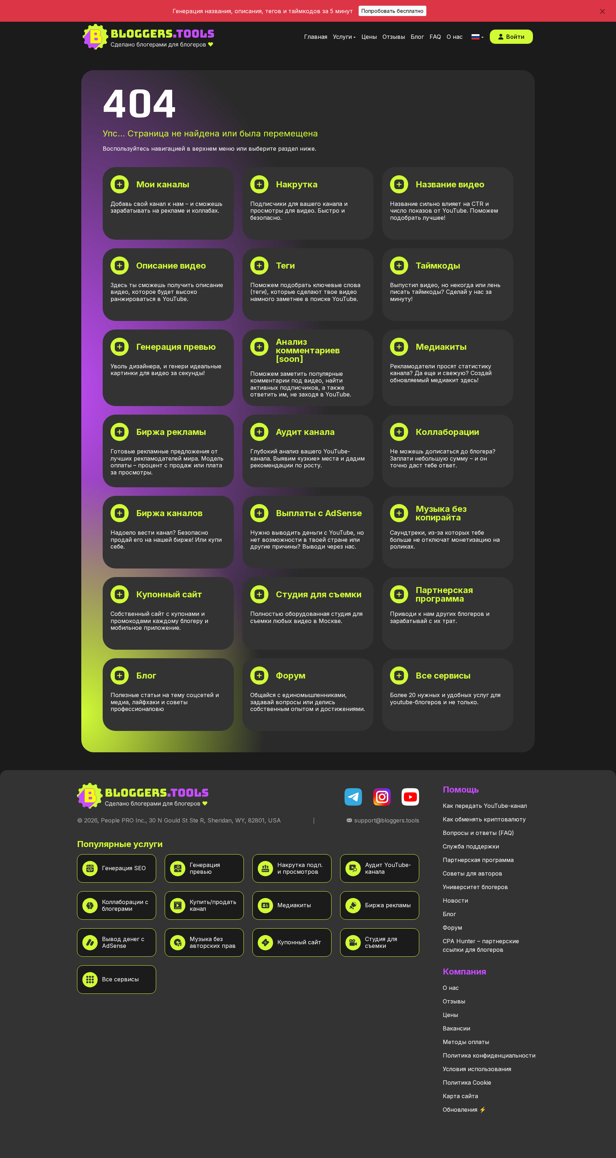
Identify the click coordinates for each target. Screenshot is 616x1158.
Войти (515, 36)
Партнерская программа (478, 859)
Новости (455, 900)
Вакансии (456, 1028)
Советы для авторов (472, 873)
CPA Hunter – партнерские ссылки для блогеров (481, 945)
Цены (450, 1014)
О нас (451, 987)
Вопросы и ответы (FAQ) (478, 832)
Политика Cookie (467, 1082)
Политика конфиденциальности (489, 1055)
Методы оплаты (466, 1041)
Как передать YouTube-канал (485, 805)
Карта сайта (460, 1096)
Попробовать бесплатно (392, 11)
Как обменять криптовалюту (484, 819)
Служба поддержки (471, 846)
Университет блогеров (475, 886)
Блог (449, 914)
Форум (452, 927)
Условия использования (477, 1069)
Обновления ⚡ (464, 1109)
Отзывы (454, 1001)
